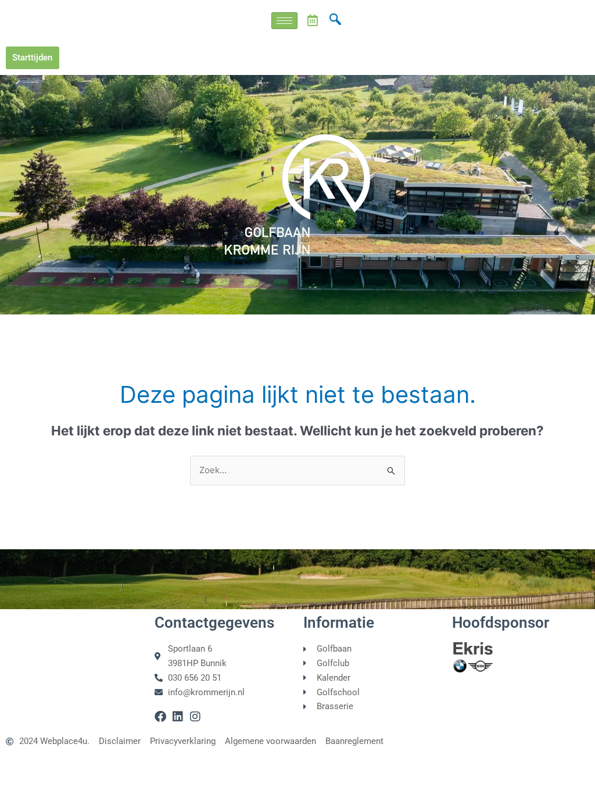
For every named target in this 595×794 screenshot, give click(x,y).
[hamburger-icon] (284, 20)
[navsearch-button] (335, 20)
